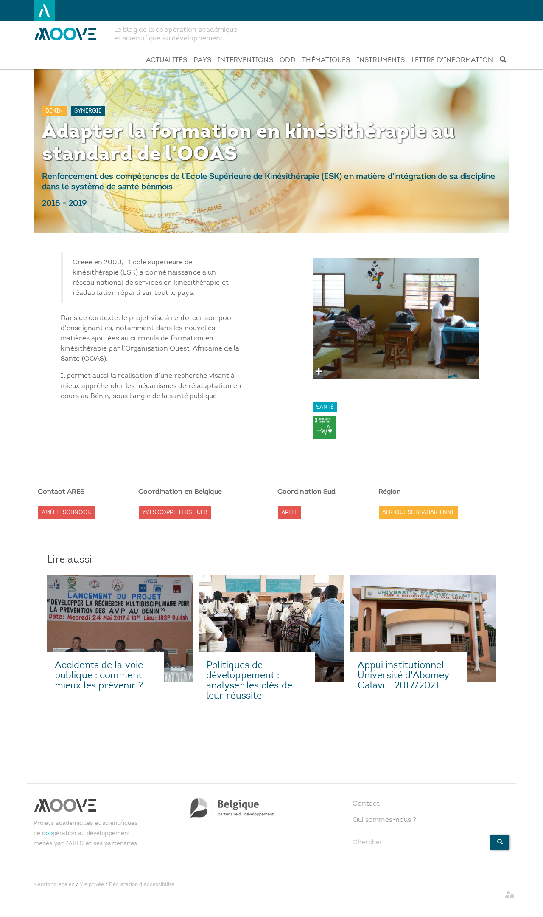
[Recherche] (502, 60)
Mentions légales (54, 884)
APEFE (289, 512)
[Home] (71, 34)
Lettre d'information (452, 60)
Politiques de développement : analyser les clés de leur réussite (249, 680)
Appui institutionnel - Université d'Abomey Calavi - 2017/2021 (404, 675)
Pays (202, 60)
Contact (366, 803)
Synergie (88, 111)
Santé (325, 407)
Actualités (166, 60)
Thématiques (326, 60)
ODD (287, 60)
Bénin (54, 111)
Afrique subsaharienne (418, 512)
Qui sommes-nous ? (385, 819)
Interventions (245, 60)
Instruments (381, 60)
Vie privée (92, 884)
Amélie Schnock (66, 512)
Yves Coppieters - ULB (174, 512)
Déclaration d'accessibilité (141, 884)
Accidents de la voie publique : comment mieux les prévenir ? (99, 675)
